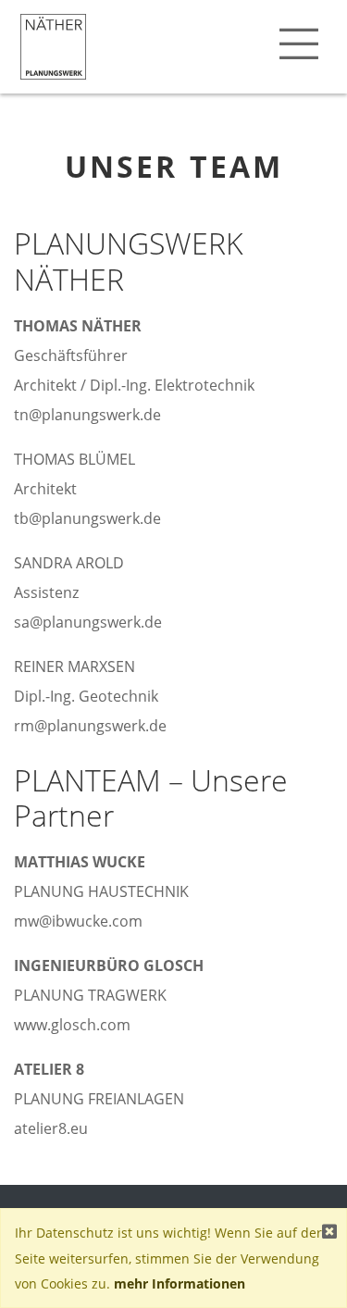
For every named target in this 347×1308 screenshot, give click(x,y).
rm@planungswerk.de (90, 726)
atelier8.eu (51, 1128)
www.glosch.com (72, 1025)
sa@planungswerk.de (88, 622)
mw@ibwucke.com (78, 921)
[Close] (329, 1230)
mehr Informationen (179, 1283)
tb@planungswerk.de (87, 518)
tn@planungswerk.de (87, 415)
